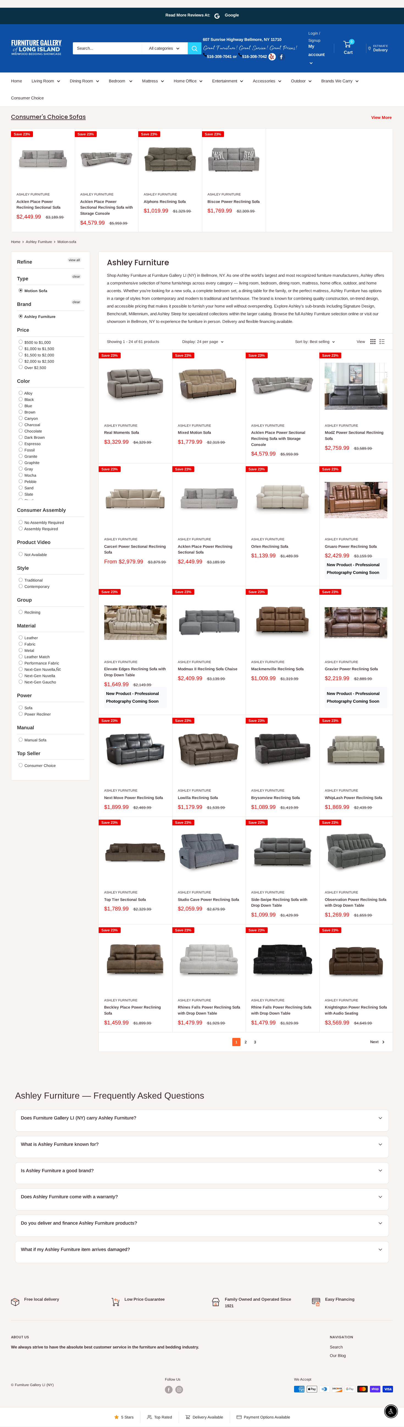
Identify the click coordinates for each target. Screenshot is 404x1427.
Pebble (30, 481)
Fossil (29, 450)
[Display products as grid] (372, 341)
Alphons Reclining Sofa (165, 201)
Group (24, 600)
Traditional (33, 580)
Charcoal (31, 425)
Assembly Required (40, 529)
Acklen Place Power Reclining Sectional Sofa (38, 204)
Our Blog (338, 1355)
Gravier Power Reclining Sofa (351, 669)
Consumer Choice (27, 98)
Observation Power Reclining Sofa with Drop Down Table (355, 902)
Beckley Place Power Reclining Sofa (132, 1010)
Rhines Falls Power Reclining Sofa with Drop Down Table (209, 1010)
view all (74, 260)
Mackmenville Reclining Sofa (277, 669)
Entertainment (224, 81)
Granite (30, 456)
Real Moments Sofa (121, 432)
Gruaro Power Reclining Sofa (351, 546)
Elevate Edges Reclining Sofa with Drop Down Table (135, 672)
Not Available (35, 554)
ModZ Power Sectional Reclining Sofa (354, 435)
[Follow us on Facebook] (169, 1390)
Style (23, 568)
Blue (27, 406)
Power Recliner (37, 714)
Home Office (185, 81)
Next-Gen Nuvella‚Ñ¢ (42, 669)
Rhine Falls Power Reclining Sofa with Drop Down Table (281, 1010)
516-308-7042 (254, 56)
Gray (28, 469)
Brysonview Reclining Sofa (275, 797)
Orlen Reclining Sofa (269, 546)
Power (24, 695)
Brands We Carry (337, 81)
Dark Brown (34, 437)
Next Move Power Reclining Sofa (133, 797)
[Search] (194, 48)
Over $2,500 (34, 367)
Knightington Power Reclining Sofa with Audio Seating (356, 1010)
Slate (28, 494)
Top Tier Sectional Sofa (125, 899)
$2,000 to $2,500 (38, 361)
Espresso (32, 444)
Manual (25, 727)
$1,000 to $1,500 (38, 349)
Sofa (27, 708)
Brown (29, 412)
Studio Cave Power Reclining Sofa (208, 899)
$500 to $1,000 (37, 342)
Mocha (29, 475)
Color (23, 381)
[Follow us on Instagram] (179, 1390)
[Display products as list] (382, 341)
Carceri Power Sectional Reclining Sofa (135, 549)
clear (76, 276)
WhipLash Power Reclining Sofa (353, 797)
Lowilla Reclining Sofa (198, 797)
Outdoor (298, 81)
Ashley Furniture (33, 194)
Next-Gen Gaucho (39, 682)
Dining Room (81, 81)
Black (28, 399)
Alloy (27, 393)
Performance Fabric (41, 663)
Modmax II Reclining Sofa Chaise (207, 669)
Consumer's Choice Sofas (48, 117)
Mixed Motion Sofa (194, 432)
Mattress (150, 81)
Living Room (43, 81)
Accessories (264, 81)
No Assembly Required (43, 522)
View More (381, 117)
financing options (75, 1235)
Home (16, 81)
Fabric (29, 644)
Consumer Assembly (41, 510)
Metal (28, 650)
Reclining (31, 612)
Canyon (30, 418)
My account (316, 50)
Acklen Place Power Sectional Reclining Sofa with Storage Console (106, 207)
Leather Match (36, 657)
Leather (30, 638)
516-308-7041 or (222, 56)
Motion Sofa (35, 291)
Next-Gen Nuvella (39, 676)
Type (22, 278)
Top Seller (28, 753)
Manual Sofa (34, 740)
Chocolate (32, 431)
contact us (343, 1209)
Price (23, 330)
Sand (28, 488)
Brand (24, 304)
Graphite (31, 462)
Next (374, 1042)
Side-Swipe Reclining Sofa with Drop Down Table (279, 902)
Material (26, 626)
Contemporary (36, 586)
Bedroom (117, 81)
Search (336, 1347)
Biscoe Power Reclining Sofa (233, 201)
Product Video (34, 542)
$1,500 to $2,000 (38, 355)
